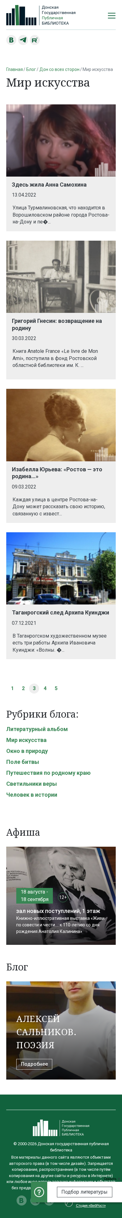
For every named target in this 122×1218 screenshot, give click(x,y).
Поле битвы (22, 762)
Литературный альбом (37, 729)
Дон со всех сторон (59, 69)
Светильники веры (31, 783)
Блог (31, 69)
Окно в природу (27, 751)
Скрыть (111, 1179)
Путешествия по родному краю (48, 772)
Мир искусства (26, 740)
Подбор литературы (84, 1192)
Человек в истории (31, 794)
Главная (14, 69)
